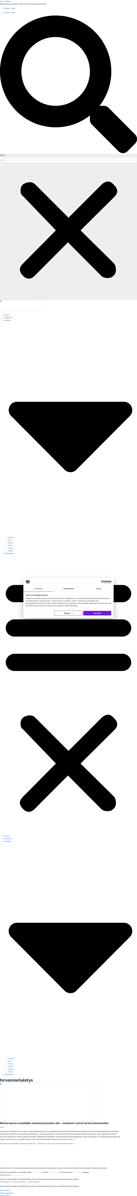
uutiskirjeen (77, 1172)
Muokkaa (67, 613)
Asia (9, 540)
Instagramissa (54, 1172)
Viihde (10, 551)
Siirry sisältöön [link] (5, 1)
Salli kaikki (97, 613)
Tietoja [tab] (98, 588)
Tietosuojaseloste (19, 1182)
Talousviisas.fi (16, 1175)
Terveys (11, 548)
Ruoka (10, 545)
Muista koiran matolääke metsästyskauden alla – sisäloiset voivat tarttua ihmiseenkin (54, 1123)
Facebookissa (37, 1172)
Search (2, 155)
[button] (68, 85)
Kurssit (6, 315)
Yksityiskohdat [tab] (68, 588)
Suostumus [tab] (38, 588)
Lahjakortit (8, 318)
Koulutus (11, 537)
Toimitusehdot (34, 1182)
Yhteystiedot (9, 553)
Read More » (37, 1144)
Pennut (10, 543)
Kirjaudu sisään (9, 8)
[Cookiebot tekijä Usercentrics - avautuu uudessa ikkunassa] (102, 581)
